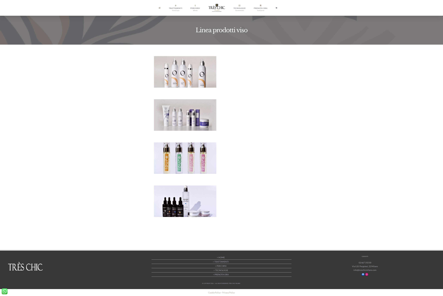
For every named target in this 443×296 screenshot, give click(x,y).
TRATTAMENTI (221, 261)
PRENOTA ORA (221, 274)
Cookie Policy (214, 292)
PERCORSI (222, 266)
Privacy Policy (228, 292)
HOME (221, 257)
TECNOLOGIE (221, 270)
